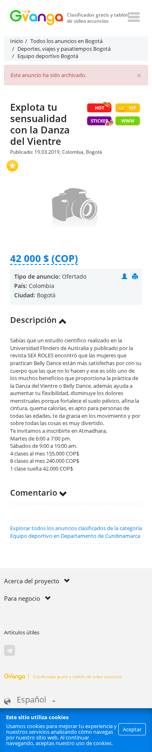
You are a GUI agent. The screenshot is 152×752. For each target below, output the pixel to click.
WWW (128, 121)
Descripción (34, 319)
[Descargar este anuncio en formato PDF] (135, 276)
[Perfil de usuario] (124, 276)
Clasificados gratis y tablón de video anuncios (77, 676)
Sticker (99, 121)
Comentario (34, 492)
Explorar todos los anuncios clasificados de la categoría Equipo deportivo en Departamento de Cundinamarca (76, 531)
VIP (132, 108)
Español (31, 700)
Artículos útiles (21, 632)
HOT (99, 108)
